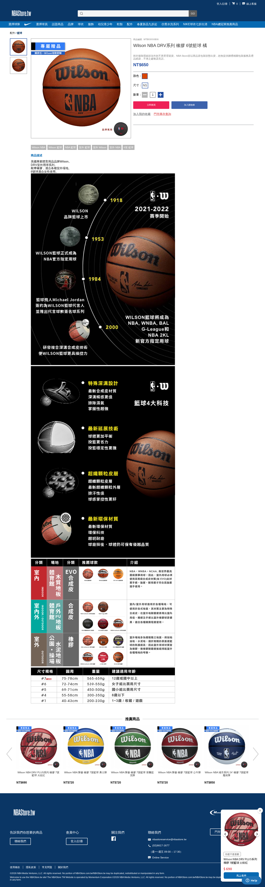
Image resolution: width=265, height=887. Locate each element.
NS (145, 85)
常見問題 (47, 867)
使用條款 (15, 867)
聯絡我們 (20, 841)
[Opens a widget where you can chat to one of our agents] (251, 880)
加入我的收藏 (142, 114)
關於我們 (63, 867)
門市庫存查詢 (162, 114)
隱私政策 (31, 867)
